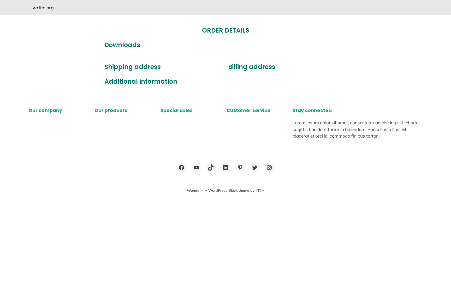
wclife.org (43, 7)
